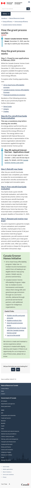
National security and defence (8, 434)
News (2, 391)
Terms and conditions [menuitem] (8, 474)
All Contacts (4, 401)
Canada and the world (6, 444)
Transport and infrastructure (8, 441)
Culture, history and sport (7, 436)
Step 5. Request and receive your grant (14, 220)
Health (2, 426)
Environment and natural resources (10, 431)
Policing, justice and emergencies (9, 439)
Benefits (3, 423)
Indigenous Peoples (6, 452)
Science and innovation (7, 449)
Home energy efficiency (21, 21)
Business (3, 420)
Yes (13, 369)
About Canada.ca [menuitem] (7, 472)
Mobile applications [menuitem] (8, 469)
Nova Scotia (7, 106)
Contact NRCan (5, 388)
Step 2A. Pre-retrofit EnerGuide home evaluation (14, 117)
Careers (3, 393)
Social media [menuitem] (6, 466)
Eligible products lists (14, 320)
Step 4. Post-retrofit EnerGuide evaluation (13, 188)
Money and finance (6, 447)
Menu (5, 14)
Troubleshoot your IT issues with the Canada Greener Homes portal (16, 330)
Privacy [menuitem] (4, 477)
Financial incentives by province (14, 95)
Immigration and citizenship (8, 415)
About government (6, 406)
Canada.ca (4, 18)
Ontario (6, 109)
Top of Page (4, 484)
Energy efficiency (7, 21)
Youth (2, 457)
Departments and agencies (8, 403)
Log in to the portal (13, 335)
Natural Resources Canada (16, 18)
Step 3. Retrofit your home (12, 169)
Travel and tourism (6, 418)
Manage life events (6, 460)
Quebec (6, 111)
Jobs (2, 413)
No (18, 369)
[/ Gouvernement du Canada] (11, 3)
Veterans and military (6, 455)
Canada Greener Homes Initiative (12, 25)
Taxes (2, 428)
